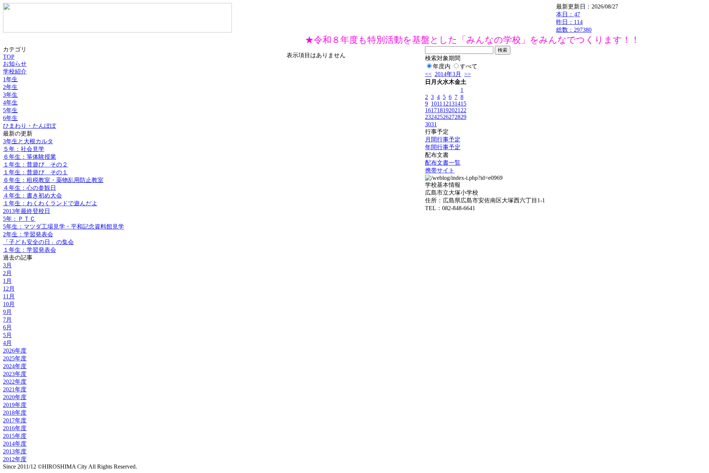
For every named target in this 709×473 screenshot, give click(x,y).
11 (439, 103)
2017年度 (15, 420)
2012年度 (15, 459)
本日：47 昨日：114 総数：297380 (574, 22)
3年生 (10, 95)
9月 (7, 312)
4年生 (10, 102)
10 (434, 103)
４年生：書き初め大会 (32, 195)
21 (457, 110)
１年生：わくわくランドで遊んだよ (50, 203)
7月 (7, 319)
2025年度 (15, 358)
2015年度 (15, 436)
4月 (7, 343)
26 (446, 117)
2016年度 (15, 428)
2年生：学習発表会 (28, 234)
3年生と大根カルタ (28, 141)
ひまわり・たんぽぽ (29, 126)
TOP (8, 57)
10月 (9, 304)
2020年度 (15, 397)
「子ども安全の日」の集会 (38, 242)
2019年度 (15, 405)
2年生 (10, 87)
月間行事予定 (442, 139)
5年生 (10, 110)
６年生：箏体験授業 (29, 157)
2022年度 (15, 381)
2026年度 (15, 350)
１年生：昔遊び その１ (35, 172)
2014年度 (15, 444)
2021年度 (15, 389)
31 (434, 124)
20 (452, 110)
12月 (9, 288)
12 (446, 103)
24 (434, 117)
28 (457, 117)
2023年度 (15, 374)
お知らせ (15, 64)
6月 (7, 327)
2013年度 (15, 451)
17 (434, 110)
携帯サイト (440, 170)
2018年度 (15, 412)
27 (452, 117)
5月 (7, 335)
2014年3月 (448, 74)
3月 (7, 265)
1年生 (10, 79)
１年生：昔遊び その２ (35, 164)
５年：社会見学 (23, 149)
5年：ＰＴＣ (19, 219)
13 (452, 103)
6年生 (10, 118)
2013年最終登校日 (26, 211)
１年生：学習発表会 (29, 250)
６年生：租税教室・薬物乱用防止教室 (53, 180)
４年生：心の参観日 (29, 188)
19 (446, 110)
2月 (7, 273)
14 (457, 103)
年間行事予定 (442, 147)
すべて (468, 66)
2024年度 (15, 366)
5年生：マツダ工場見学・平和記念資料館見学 (63, 226)
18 (440, 110)
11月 (9, 296)
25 (440, 117)
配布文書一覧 (442, 163)
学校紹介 (15, 71)
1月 (7, 281)
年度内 (442, 66)
